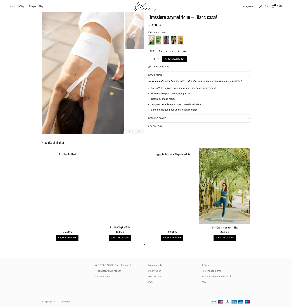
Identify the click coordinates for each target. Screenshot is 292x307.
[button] (129, 131)
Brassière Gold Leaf (67, 154)
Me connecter (155, 265)
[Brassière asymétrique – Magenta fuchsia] (166, 40)
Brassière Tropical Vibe (119, 227)
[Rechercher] (267, 6)
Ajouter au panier (174, 59)
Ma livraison (154, 271)
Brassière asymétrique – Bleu (225, 227)
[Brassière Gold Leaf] (67, 149)
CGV (204, 282)
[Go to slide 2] (147, 244)
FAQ (150, 282)
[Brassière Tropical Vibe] (119, 186)
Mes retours (155, 276)
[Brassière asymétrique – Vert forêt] (180, 40)
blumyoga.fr (103, 276)
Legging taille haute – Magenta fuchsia (172, 154)
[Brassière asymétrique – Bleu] (158, 40)
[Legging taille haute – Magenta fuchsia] (172, 149)
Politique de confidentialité (216, 276)
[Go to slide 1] (144, 244)
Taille (151, 50)
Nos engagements (211, 271)
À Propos (206, 265)
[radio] (160, 51)
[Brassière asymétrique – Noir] (173, 40)
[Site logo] (146, 6)
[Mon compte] (261, 6)
